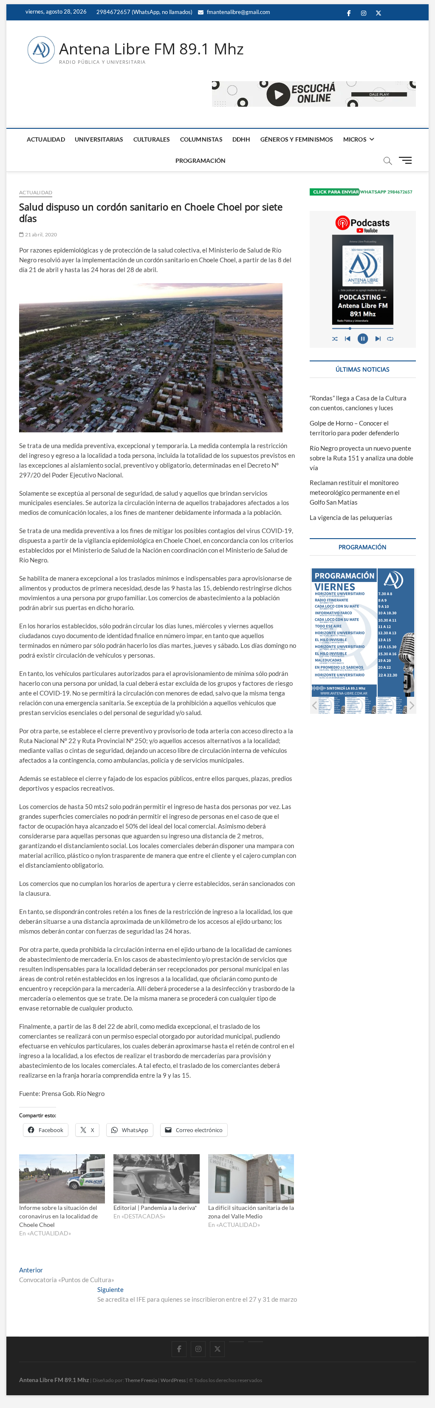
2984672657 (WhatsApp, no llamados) (143, 12)
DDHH (241, 139)
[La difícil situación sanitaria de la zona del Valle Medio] (251, 1179)
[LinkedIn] (236, 1341)
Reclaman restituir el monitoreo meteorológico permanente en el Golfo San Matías (355, 492)
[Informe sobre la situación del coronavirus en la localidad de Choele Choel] (62, 1179)
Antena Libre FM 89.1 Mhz (151, 49)
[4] (361, 705)
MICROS (355, 139)
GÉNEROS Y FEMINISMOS (296, 139)
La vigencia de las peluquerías (351, 517)
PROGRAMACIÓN (200, 160)
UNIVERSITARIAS (99, 139)
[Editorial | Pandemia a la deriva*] (156, 1179)
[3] (330, 705)
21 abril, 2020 (40, 234)
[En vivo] (255, 1341)
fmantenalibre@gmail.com (238, 12)
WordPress (173, 1380)
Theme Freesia (141, 1380)
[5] (392, 705)
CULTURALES (151, 139)
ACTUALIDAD (46, 139)
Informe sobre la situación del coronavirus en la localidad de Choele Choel (58, 1216)
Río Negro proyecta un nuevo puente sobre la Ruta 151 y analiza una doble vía (361, 457)
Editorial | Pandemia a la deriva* (155, 1207)
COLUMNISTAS (201, 139)
